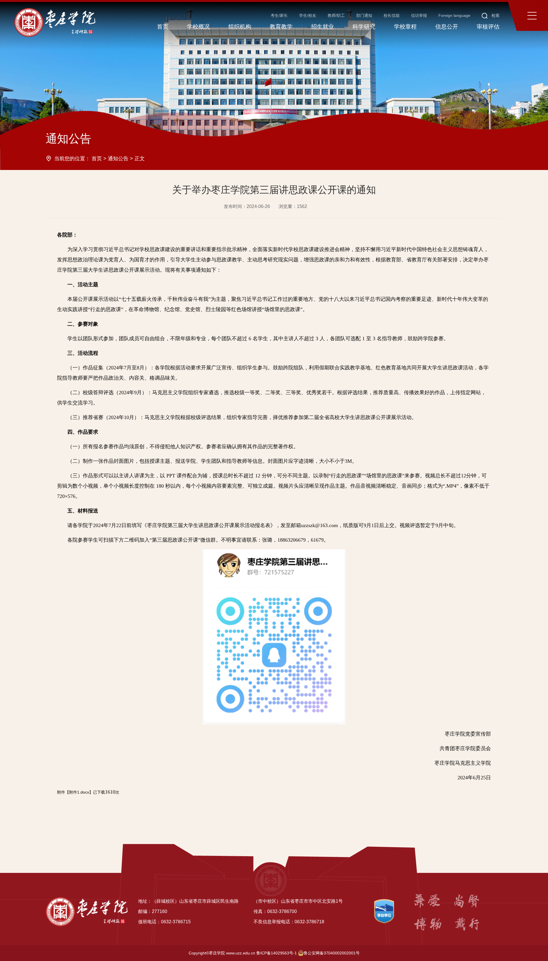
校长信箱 (392, 15)
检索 (494, 15)
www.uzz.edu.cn (240, 953)
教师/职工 (336, 15)
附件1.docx (79, 792)
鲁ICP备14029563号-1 (276, 953)
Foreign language (454, 15)
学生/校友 (307, 15)
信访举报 (419, 15)
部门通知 (364, 15)
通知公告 (118, 158)
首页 (97, 158)
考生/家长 (279, 15)
